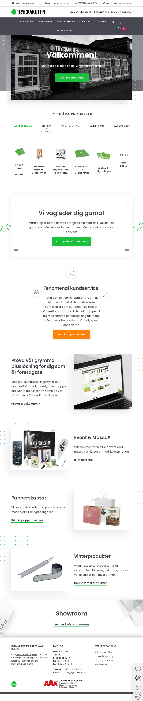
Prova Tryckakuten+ (25, 404)
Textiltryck (100, 21)
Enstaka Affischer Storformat (39, 169)
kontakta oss (18, 663)
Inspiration (63, 30)
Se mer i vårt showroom (71, 624)
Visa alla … (123, 164)
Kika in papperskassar (27, 520)
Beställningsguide (121, 12)
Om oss (73, 12)
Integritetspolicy (104, 656)
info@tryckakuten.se (75, 672)
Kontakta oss (101, 12)
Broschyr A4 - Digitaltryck (82, 169)
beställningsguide (26, 654)
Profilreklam (45, 21)
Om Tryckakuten (104, 660)
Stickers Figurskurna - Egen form (60, 169)
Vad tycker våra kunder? (71, 241)
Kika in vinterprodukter (90, 583)
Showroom (86, 12)
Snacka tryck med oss (72, 334)
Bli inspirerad (83, 460)
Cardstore (84, 21)
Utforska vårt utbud (71, 77)
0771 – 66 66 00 (73, 669)
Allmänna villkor (104, 652)
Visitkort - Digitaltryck (103, 170)
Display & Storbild (65, 21)
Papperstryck (27, 21)
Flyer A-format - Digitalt (20, 169)
